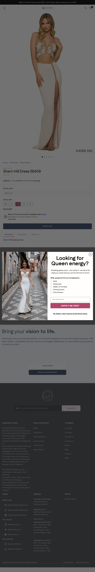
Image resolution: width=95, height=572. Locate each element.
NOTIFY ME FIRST (70, 306)
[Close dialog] (90, 254)
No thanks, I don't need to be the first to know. (70, 314)
